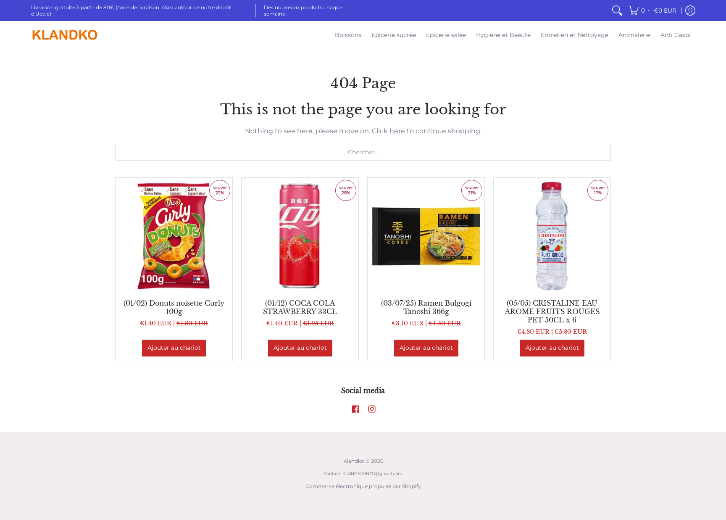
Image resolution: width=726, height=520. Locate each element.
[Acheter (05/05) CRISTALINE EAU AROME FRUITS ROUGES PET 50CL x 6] (552, 236)
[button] (653, 10)
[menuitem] (617, 10)
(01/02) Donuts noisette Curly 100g (174, 307)
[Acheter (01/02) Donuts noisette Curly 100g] (174, 236)
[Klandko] (64, 35)
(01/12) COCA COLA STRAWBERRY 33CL (300, 307)
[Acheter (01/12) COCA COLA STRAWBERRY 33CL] (300, 236)
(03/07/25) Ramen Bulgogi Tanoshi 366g (426, 307)
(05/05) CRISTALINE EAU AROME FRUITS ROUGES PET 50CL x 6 (552, 311)
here (397, 131)
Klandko (353, 461)
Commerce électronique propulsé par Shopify (363, 486)
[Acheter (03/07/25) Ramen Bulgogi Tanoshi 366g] (426, 236)
